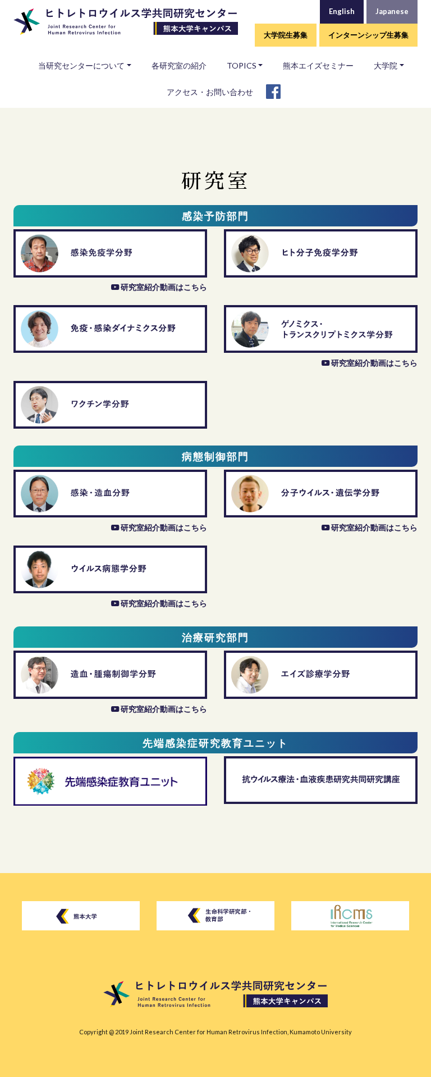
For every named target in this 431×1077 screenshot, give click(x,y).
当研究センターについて (81, 65)
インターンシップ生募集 (368, 34)
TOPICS (241, 65)
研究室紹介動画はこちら (164, 287)
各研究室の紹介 (179, 65)
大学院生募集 (286, 34)
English (342, 11)
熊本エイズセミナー (318, 65)
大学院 (385, 65)
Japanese (392, 11)
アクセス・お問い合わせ (210, 92)
